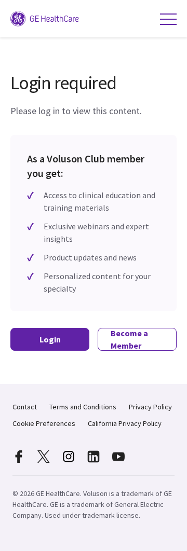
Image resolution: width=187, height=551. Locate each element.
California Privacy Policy (125, 423)
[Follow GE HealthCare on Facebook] (18, 456)
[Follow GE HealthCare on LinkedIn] (93, 456)
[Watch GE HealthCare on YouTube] (118, 456)
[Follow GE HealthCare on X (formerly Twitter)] (43, 456)
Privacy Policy (150, 406)
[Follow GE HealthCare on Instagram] (68, 456)
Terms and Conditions (82, 406)
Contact (24, 406)
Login (50, 339)
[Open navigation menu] (168, 18)
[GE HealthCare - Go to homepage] (46, 18)
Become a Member (129, 339)
